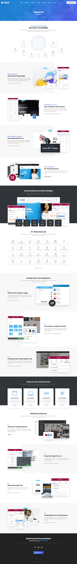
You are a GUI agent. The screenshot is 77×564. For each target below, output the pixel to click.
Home (21, 2)
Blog (55, 2)
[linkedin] (42, 547)
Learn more (46, 404)
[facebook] (35, 547)
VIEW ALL (9, 434)
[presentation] (4, 398)
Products (33, 2)
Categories (26, 2)
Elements (44, 2)
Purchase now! (71, 2)
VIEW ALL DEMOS (47, 176)
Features (50, 2)
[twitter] (38, 547)
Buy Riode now (38, 552)
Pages (38, 2)
